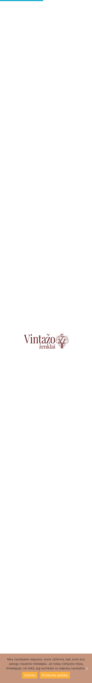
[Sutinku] (86, 668)
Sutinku (29, 675)
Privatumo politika (55, 675)
